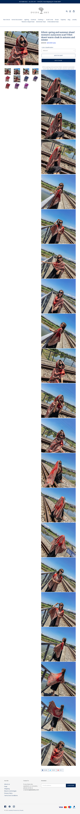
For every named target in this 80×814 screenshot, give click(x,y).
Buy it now (58, 60)
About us (7, 784)
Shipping (7, 789)
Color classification (47, 47)
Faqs (5, 786)
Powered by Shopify (18, 810)
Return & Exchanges (10, 791)
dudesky (11, 810)
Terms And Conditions (11, 795)
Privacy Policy (8, 793)
